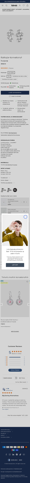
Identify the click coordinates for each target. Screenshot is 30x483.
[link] (15, 230)
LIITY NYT (15, 264)
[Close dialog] (25, 216)
